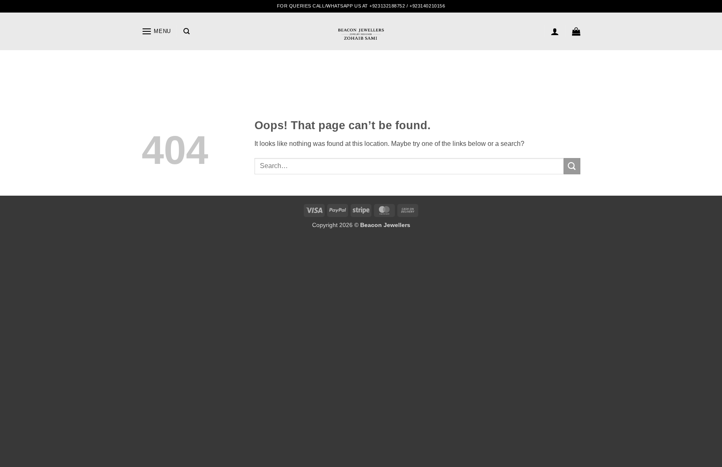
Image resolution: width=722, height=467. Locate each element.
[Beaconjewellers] (361, 38)
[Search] (186, 31)
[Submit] (572, 166)
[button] (156, 31)
